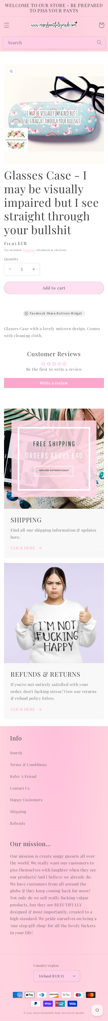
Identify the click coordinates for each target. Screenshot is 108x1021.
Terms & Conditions (28, 764)
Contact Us (20, 788)
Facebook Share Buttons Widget (56, 313)
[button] (6, 25)
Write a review (54, 383)
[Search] (99, 42)
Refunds (17, 823)
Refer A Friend (23, 776)
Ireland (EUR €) (51, 976)
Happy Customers (26, 799)
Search (16, 752)
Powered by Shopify (73, 1012)
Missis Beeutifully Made (47, 1012)
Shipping (29, 250)
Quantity (11, 259)
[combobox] (54, 42)
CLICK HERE (23, 547)
